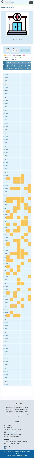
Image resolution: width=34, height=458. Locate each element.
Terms (17, 453)
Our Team (16, 451)
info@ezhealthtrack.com (13, 432)
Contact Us (22, 451)
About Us (10, 451)
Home (5, 451)
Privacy (28, 451)
